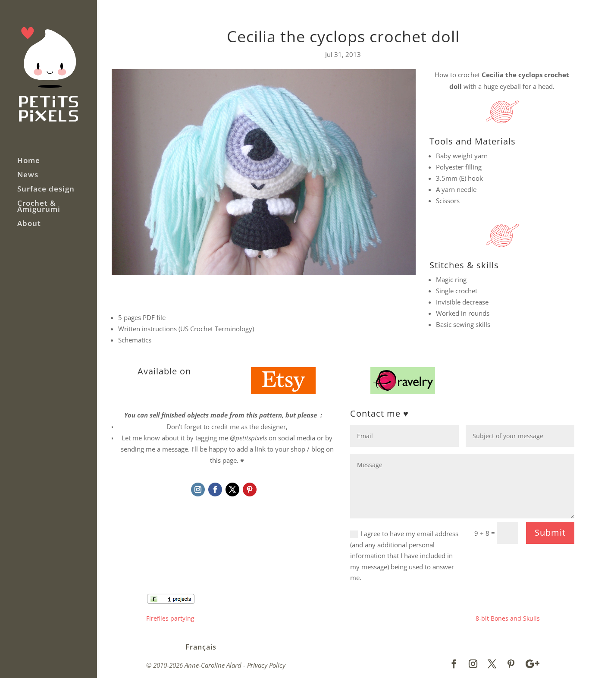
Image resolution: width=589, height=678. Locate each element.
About (29, 224)
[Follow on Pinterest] (250, 489)
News (27, 175)
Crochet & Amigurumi (38, 207)
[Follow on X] (232, 489)
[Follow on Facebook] (215, 489)
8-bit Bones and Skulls (508, 618)
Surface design (46, 190)
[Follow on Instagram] (198, 489)
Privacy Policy (266, 665)
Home (28, 161)
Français (200, 647)
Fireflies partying (170, 618)
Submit (550, 532)
